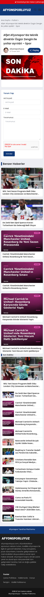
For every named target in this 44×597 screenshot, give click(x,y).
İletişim (6, 582)
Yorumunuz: (9, 117)
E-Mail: (6, 108)
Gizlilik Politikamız (18, 582)
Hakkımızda (23, 578)
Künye (32, 578)
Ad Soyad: (8, 98)
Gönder (9, 153)
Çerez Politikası (9, 578)
